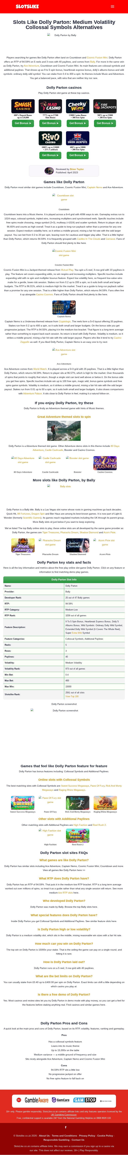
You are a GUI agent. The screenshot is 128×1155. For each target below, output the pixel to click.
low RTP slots (65, 892)
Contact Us (78, 1139)
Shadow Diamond (89, 532)
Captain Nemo (94, 187)
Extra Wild (77, 633)
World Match (40, 369)
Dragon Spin (38, 513)
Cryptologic (65, 321)
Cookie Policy (105, 1135)
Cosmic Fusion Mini (97, 57)
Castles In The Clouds (88, 239)
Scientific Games (32, 517)
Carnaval (110, 239)
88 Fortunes (23, 513)
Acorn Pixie (109, 532)
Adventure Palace (32, 393)
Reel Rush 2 (99, 825)
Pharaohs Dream (69, 532)
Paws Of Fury (97, 785)
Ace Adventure (31, 65)
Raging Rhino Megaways (72, 790)
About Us (44, 1135)
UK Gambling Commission (63, 1114)
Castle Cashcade (54, 450)
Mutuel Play (67, 270)
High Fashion (81, 825)
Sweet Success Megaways (75, 785)
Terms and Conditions (64, 1135)
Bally (92, 61)
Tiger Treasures (50, 532)
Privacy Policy (87, 1135)
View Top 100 (72, 696)
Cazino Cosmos (44, 294)
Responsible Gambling (57, 1139)
